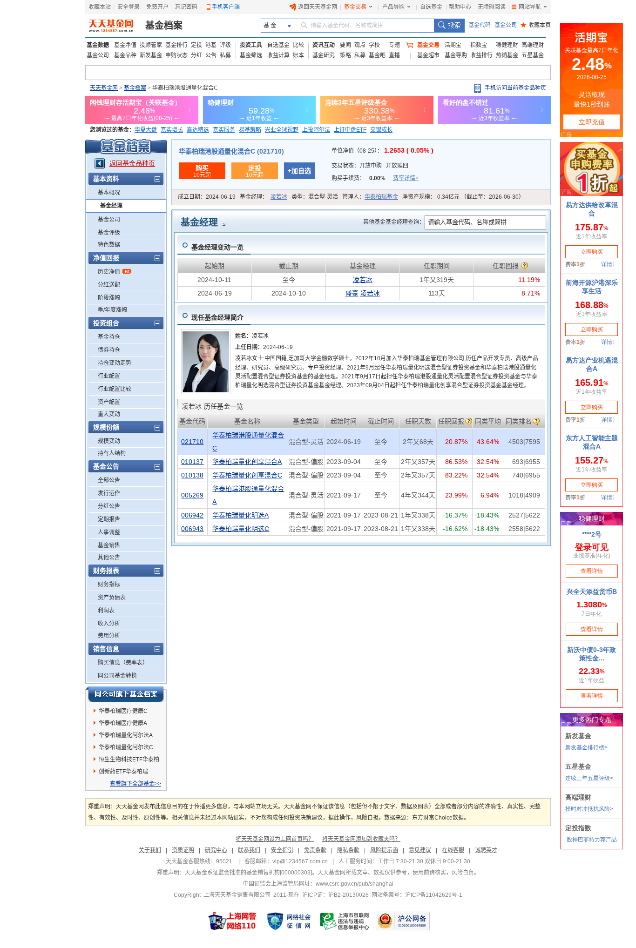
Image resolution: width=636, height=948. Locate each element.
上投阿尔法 (316, 130)
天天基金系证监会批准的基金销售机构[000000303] (248, 872)
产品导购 (393, 7)
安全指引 (282, 850)
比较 (298, 45)
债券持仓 (109, 350)
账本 (298, 55)
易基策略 (250, 130)
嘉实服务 (224, 130)
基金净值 (125, 45)
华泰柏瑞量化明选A (240, 515)
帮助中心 (460, 7)
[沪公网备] (403, 921)
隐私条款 (348, 850)
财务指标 (109, 584)
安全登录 (128, 7)
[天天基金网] (112, 26)
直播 (394, 55)
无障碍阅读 (492, 7)
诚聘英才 (486, 850)
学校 (374, 45)
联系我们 (249, 850)
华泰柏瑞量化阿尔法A (126, 735)
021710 (192, 441)
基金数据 (98, 45)
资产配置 (109, 402)
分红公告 (109, 506)
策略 (345, 55)
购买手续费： (375, 178)
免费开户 (157, 7)
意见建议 (420, 850)
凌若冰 (279, 197)
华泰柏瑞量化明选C (240, 528)
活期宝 (453, 45)
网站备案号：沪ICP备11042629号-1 (417, 895)
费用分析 (109, 635)
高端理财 (532, 45)
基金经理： (263, 197)
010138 (192, 475)
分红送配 (109, 285)
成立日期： (207, 197)
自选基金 (431, 7)
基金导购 (456, 55)
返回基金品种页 (132, 163)
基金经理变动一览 (217, 247)
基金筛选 (251, 55)
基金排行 (176, 45)
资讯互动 (323, 45)
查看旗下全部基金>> (135, 783)
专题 (394, 45)
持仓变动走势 (114, 363)
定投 (196, 45)
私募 (225, 55)
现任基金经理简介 (217, 317)
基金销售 (109, 545)
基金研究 (323, 55)
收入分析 (109, 623)
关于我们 (150, 850)
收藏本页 (536, 25)
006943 (192, 528)
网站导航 (530, 7)
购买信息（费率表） (123, 662)
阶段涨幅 (109, 298)
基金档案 (164, 25)
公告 (211, 55)
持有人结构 (112, 453)
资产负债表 (112, 597)
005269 (192, 495)
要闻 (345, 45)
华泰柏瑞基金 (381, 197)
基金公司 (505, 25)
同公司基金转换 (117, 675)
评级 (225, 45)
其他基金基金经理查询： (394, 222)
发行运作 (109, 493)
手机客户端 (226, 7)
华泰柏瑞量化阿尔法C (126, 747)
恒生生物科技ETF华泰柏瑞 (129, 761)
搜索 (449, 25)
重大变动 (109, 414)
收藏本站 (99, 7)
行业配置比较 (114, 389)
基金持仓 (109, 337)
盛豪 (352, 293)
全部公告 (109, 480)
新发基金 (151, 55)
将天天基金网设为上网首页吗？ (275, 839)
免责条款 (315, 850)
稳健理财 (507, 45)
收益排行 (481, 55)
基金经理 (111, 205)
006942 (192, 515)
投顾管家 (151, 45)
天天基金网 (104, 88)
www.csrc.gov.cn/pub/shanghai (354, 884)
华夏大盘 (146, 130)
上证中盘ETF (350, 130)
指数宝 (478, 45)
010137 (192, 461)
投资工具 (251, 45)
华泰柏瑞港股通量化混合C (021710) (231, 151)
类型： (314, 197)
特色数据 (109, 245)
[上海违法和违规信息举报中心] (345, 921)
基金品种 (125, 55)
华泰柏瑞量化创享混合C (247, 475)
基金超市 (428, 55)
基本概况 (109, 192)
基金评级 (109, 232)
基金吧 (377, 55)
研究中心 (216, 850)
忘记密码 (186, 7)
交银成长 (381, 130)
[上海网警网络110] (232, 921)
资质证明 (183, 850)
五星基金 (532, 55)
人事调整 (109, 532)
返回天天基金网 (317, 7)
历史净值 (109, 272)
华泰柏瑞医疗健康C (123, 711)
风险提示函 (384, 850)
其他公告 (109, 557)
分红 (196, 55)
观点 (359, 45)
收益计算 (278, 55)
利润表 (106, 610)
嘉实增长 (172, 130)
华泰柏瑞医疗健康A (123, 723)
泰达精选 (198, 130)
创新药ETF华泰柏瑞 (123, 771)
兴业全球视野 (281, 130)
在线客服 (453, 850)
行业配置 (109, 376)
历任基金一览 (212, 406)
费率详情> (406, 178)
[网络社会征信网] (288, 921)
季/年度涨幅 (112, 310)
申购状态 (176, 55)
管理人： (370, 197)
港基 (211, 45)
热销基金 (507, 55)
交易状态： (370, 165)
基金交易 (355, 7)
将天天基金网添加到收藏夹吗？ (361, 839)
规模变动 (109, 441)
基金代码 (479, 25)
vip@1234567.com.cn (300, 861)
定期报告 (109, 519)
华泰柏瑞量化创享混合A (247, 461)
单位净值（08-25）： (382, 151)
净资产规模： (463, 197)
